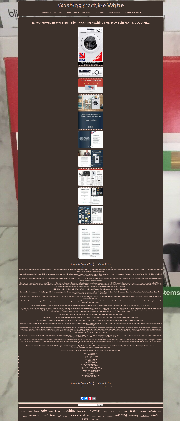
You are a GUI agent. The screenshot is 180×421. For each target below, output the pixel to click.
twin (104, 416)
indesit (152, 411)
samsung (133, 415)
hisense (110, 416)
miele (51, 411)
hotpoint (81, 411)
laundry (23, 411)
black (99, 416)
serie (125, 411)
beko (58, 411)
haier (92, 419)
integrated (34, 415)
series (25, 416)
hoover (133, 410)
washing (121, 415)
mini (159, 411)
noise (65, 416)
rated (44, 415)
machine (69, 410)
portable (119, 411)
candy (30, 412)
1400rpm (94, 410)
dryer (36, 411)
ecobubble (144, 416)
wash (112, 411)
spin (44, 410)
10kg (53, 415)
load (59, 416)
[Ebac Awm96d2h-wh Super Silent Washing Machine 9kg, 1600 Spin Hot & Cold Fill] (90, 46)
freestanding (79, 415)
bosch (85, 418)
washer (143, 411)
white (154, 415)
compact (94, 416)
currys (97, 419)
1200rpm (105, 411)
